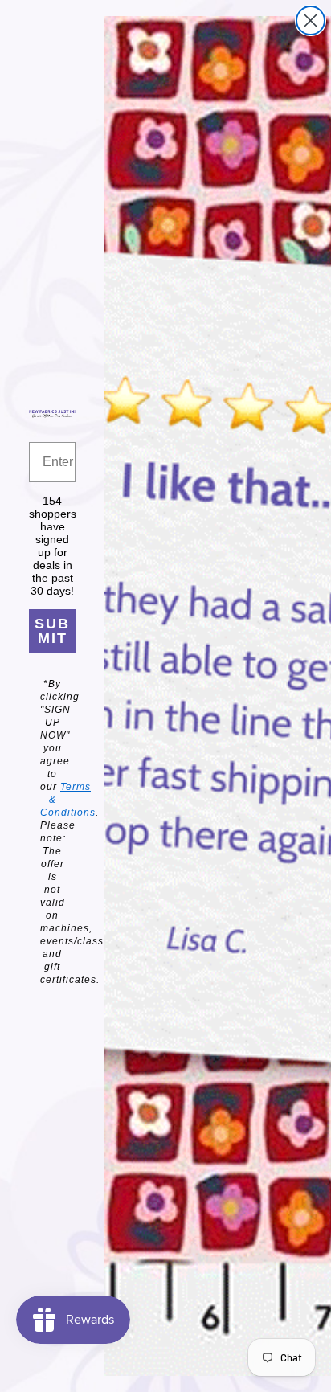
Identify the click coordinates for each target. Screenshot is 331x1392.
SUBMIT (52, 631)
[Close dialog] (310, 20)
